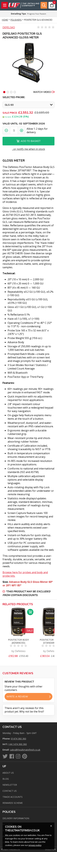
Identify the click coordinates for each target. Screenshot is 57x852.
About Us (8, 772)
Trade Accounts (12, 796)
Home (5, 20)
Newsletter (10, 784)
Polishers (16, 20)
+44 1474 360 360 (17, 744)
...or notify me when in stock (28, 149)
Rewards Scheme (13, 802)
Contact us (10, 790)
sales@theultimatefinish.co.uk (25, 749)
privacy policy (34, 845)
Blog (6, 778)
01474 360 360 (18, 738)
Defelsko (9, 27)
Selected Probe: (14, 97)
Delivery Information (16, 818)
